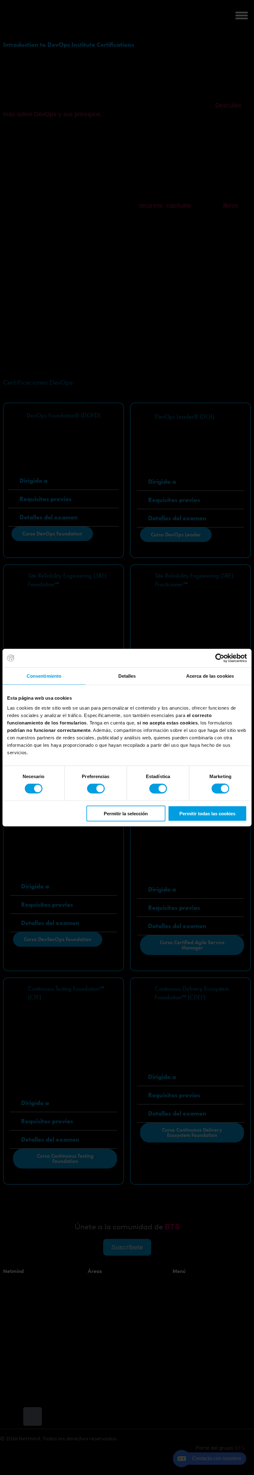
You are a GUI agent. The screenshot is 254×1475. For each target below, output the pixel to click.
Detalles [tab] (127, 676)
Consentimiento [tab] (44, 676)
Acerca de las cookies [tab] (210, 676)
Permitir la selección (126, 813)
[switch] (96, 789)
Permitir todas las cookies (207, 813)
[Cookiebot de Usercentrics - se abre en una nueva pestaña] (220, 658)
